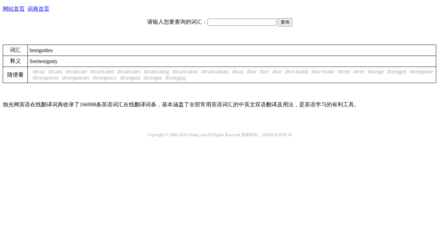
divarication (185, 71)
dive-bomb (296, 71)
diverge (376, 71)
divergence (421, 71)
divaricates (128, 71)
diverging (175, 78)
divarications (215, 71)
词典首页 (38, 9)
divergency (105, 78)
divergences (46, 78)
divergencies (75, 78)
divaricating (156, 71)
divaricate (76, 71)
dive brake (323, 71)
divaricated (102, 71)
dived (344, 71)
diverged (396, 71)
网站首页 (14, 9)
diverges (153, 78)
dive (251, 71)
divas (238, 71)
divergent (130, 78)
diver (358, 71)
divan (39, 71)
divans (55, 71)
